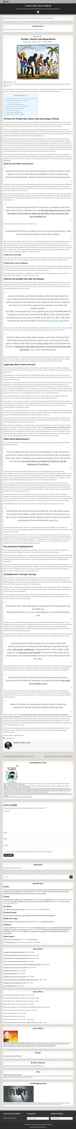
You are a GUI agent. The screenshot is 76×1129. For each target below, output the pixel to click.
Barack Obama (28, 899)
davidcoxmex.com (16, 868)
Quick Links (35, 18)
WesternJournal (26, 29)
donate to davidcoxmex (46, 18)
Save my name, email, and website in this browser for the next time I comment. (29, 851)
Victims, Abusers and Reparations (38, 39)
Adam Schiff (6, 899)
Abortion (6, 927)
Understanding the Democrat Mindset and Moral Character (21, 979)
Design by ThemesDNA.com (38, 1127)
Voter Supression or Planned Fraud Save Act (16, 958)
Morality (26, 931)
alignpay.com (11, 942)
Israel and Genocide (9, 985)
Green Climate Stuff (55, 927)
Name (6, 832)
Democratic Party (21, 921)
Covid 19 (38, 889)
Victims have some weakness (15, 104)
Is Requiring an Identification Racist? (14, 952)
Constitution (15, 939)
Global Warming (41, 893)
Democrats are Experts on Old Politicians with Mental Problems (22, 964)
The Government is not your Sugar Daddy (15, 967)
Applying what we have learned (14, 108)
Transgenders (7, 933)
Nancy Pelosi (65, 901)
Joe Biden (14, 901)
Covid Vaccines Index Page (50, 889)
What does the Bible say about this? (17, 100)
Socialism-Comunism (48, 921)
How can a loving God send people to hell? (16, 1042)
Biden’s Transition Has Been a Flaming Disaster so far (28, 1066)
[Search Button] (38, 12)
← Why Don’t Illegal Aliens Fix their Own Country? (18, 756)
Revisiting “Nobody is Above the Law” (14, 976)
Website (6, 845)
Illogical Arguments (56, 929)
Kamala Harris (22, 901)
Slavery (12, 738)
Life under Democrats (55, 891)
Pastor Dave (28, 41)
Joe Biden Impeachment (10, 909)
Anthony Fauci (19, 899)
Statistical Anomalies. (49, 915)
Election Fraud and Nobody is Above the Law (16, 955)
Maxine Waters (45, 901)
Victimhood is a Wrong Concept (14, 114)
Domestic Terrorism (10, 929)
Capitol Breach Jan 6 (14, 889)
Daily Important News (9, 1118)
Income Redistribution (10, 973)
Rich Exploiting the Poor (57, 321)
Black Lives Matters (9, 921)
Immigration (66, 929)
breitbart (6, 29)
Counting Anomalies (19, 915)
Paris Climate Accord (45, 931)
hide (26, 95)
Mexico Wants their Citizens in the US (14, 961)
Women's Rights (62, 931)
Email (6, 839)
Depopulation (28, 891)
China (34, 927)
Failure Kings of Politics (10, 970)
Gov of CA (37, 901)
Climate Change (42, 927)
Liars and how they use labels (12, 1103)
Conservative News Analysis (38, 5)
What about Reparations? (12, 110)
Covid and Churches (17, 891)
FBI (29, 921)
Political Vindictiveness (15, 893)
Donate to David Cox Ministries (12, 1056)
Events (5, 889)
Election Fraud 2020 (25, 18)
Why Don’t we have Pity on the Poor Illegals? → (59, 756)
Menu (7, 1)
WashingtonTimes (15, 29)
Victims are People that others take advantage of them (21, 98)
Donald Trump (48, 899)
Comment (7, 811)
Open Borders (34, 931)
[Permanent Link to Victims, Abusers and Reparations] (38, 61)
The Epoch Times (37, 29)
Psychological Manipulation (13, 112)
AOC (12, 899)
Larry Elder (30, 901)
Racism (54, 931)
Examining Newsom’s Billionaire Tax (14, 983)
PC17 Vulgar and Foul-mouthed (22, 797)
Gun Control (46, 929)
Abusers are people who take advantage (17, 106)
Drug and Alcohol (22, 929)
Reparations (38, 36)
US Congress (7, 939)
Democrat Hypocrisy (29, 893)
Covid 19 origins (63, 889)
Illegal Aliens (7, 931)
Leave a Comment (48, 41)
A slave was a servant (13, 102)
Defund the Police (67, 927)
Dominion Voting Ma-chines (34, 915)
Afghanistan (14, 18)
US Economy (34, 939)
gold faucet (6, 1066)
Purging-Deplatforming (29, 889)
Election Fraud (7, 915)
